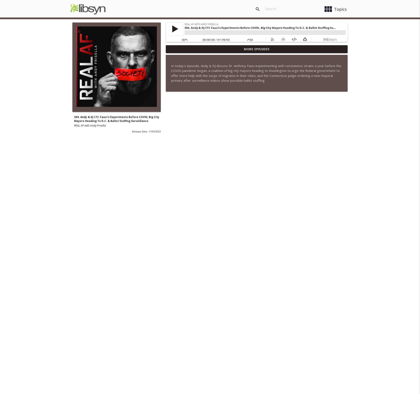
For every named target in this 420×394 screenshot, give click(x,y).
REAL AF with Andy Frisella (90, 125)
